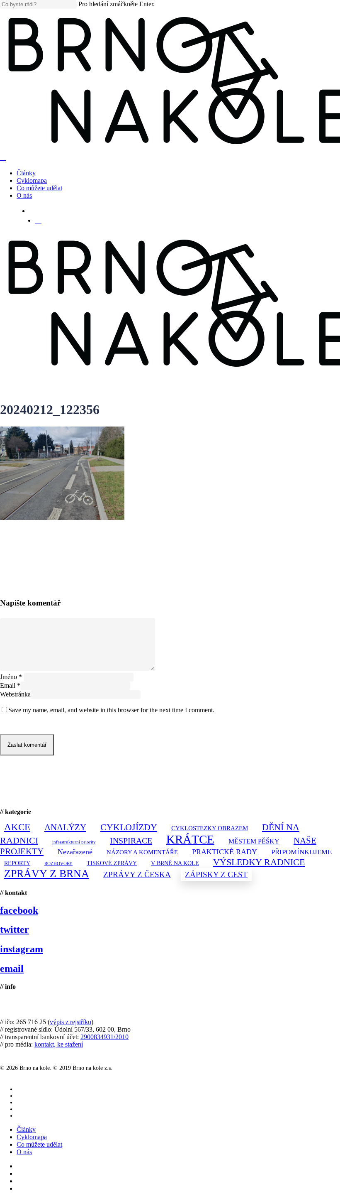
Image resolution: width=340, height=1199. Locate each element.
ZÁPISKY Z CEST (216, 874)
